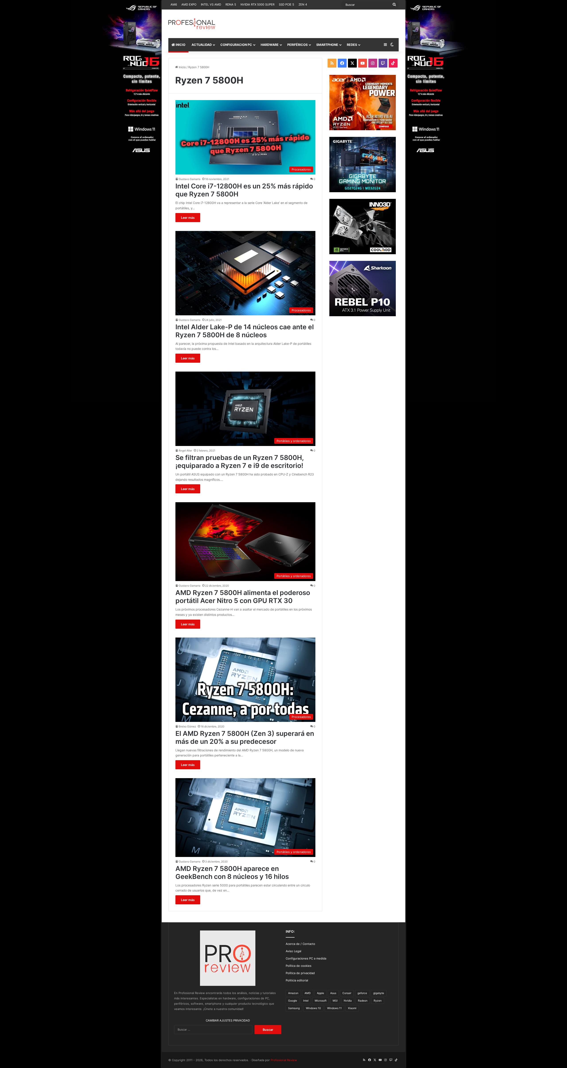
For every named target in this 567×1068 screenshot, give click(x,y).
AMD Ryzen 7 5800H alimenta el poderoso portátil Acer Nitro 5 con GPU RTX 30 (242, 597)
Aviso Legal (293, 951)
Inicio (182, 67)
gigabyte (378, 993)
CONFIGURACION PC (236, 45)
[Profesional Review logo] (191, 23)
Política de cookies (298, 965)
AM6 (174, 4)
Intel (306, 1000)
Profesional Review (284, 1060)
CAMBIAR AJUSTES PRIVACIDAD (228, 1020)
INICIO (180, 45)
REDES (352, 45)
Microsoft (320, 1000)
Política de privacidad (300, 973)
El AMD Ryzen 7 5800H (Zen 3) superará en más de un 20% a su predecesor (244, 737)
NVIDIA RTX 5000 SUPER (257, 4)
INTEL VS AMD (211, 4)
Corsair (346, 993)
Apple (320, 993)
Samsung (294, 1008)
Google (292, 1000)
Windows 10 (313, 1008)
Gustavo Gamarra (189, 179)
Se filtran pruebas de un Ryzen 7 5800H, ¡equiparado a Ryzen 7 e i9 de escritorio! (239, 461)
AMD (308, 993)
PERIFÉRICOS (297, 45)
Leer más (188, 217)
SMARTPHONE (327, 45)
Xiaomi (352, 1008)
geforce (362, 993)
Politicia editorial (297, 980)
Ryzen (378, 1000)
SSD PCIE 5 (286, 4)
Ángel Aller (185, 450)
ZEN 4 (303, 4)
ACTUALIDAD (202, 45)
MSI (335, 1000)
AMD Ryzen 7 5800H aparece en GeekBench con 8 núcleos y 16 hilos (232, 872)
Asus (333, 993)
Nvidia (348, 1000)
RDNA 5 (230, 4)
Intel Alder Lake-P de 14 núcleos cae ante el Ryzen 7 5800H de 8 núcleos (244, 331)
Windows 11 (334, 1008)
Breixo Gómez (187, 726)
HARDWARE (270, 45)
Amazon (293, 993)
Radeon (362, 1000)
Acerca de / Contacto (300, 944)
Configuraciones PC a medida (306, 958)
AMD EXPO (188, 4)
